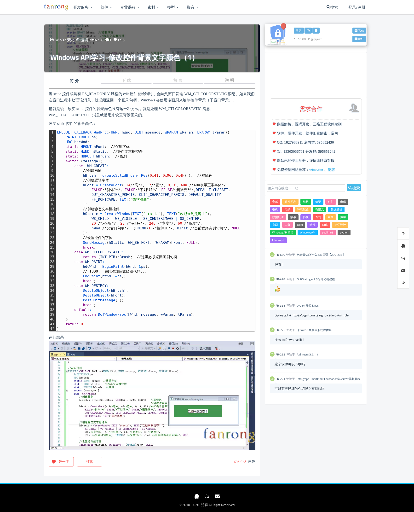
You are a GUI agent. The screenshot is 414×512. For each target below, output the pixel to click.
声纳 (331, 217)
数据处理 (278, 217)
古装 (287, 224)
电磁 (343, 201)
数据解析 (336, 209)
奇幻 (318, 217)
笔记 (318, 201)
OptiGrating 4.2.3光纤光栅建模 (316, 279)
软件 (104, 7)
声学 (343, 217)
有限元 (319, 209)
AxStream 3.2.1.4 (307, 354)
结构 (306, 201)
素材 (151, 7)
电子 (287, 209)
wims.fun (316, 170)
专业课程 (128, 7)
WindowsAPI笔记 (282, 232)
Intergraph (278, 240)
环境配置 (303, 209)
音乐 (275, 201)
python (344, 232)
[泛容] (56, 7)
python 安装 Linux (307, 305)
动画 (300, 224)
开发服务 (81, 7)
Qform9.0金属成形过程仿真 (314, 330)
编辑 (84, 40)
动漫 (312, 224)
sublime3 (327, 232)
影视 (306, 217)
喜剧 (275, 224)
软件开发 (290, 201)
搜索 (356, 188)
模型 (171, 7)
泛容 (331, 170)
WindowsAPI (307, 232)
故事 (293, 217)
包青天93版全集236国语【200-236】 (321, 254)
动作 (325, 224)
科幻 (331, 201)
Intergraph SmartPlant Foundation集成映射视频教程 (328, 379)
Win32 (60, 40)
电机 (275, 209)
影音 (191, 7)
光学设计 (340, 224)
